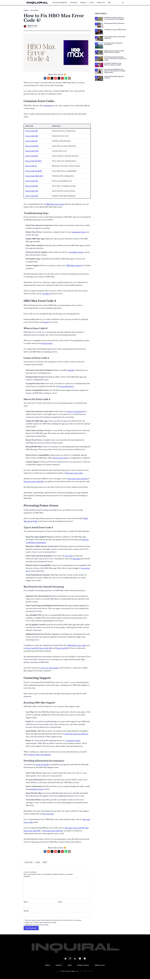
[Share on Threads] (59, 78)
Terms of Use (100, 965)
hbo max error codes (74, 473)
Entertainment (60, 2)
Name (26, 902)
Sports (83, 2)
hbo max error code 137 (52, 831)
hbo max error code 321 (78, 479)
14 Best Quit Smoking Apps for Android (114, 77)
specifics (46, 294)
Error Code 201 (31, 186)
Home (26, 10)
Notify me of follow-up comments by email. (40, 922)
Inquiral (37, 2)
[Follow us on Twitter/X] (65, 958)
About (47, 965)
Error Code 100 (31, 136)
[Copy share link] (69, 78)
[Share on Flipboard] (55, 78)
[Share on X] (52, 78)
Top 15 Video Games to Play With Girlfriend (114, 37)
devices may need (60, 458)
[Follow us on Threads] (84, 958)
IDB (109, 2)
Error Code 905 (31, 156)
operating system (76, 252)
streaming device (79, 232)
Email (60, 902)
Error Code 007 (31, 191)
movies (46, 322)
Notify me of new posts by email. (37, 925)
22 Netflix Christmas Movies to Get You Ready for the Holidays (114, 18)
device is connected (76, 411)
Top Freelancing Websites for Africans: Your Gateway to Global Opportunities (114, 71)
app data (76, 559)
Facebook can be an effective (76, 734)
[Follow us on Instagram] (70, 958)
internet (71, 370)
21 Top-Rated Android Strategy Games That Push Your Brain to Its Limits (115, 58)
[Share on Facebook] (45, 78)
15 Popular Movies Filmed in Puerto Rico (113, 43)
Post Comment (31, 928)
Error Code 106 (31, 181)
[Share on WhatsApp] (66, 78)
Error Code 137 (31, 141)
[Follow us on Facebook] (80, 958)
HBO (44, 862)
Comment (27, 876)
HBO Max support (74, 265)
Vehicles (101, 2)
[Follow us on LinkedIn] (75, 958)
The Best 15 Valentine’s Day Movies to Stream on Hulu (113, 64)
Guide (38, 862)
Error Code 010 (31, 196)
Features (35, 10)
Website (26, 911)
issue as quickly (43, 764)
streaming (48, 106)
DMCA (70, 965)
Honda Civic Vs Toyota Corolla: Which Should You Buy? (114, 51)
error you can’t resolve (50, 668)
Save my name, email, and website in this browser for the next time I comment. (53, 920)
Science (73, 2)
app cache (69, 556)
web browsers (47, 343)
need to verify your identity (39, 755)
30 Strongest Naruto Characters (114, 23)
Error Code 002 (31, 146)
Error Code (28, 862)
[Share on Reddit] (48, 78)
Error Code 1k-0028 (33, 171)
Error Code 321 (31, 131)
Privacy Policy (83, 965)
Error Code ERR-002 (34, 176)
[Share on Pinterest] (62, 78)
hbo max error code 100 (34, 481)
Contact (59, 965)
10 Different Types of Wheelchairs (115, 29)
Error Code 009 (31, 151)
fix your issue (48, 814)
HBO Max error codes (55, 204)
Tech (91, 2)
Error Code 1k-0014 (33, 161)
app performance (66, 386)
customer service (73, 741)
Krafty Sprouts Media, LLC (69, 971)
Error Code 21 (31, 166)
